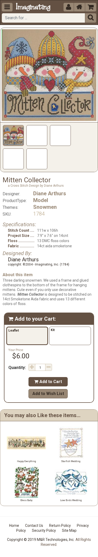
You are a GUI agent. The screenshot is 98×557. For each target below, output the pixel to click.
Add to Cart (48, 381)
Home (14, 525)
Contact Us (34, 525)
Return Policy (60, 525)
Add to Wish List (48, 393)
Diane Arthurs (49, 193)
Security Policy (44, 530)
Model (40, 200)
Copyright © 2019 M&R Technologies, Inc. (40, 539)
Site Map (69, 530)
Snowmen (45, 207)
